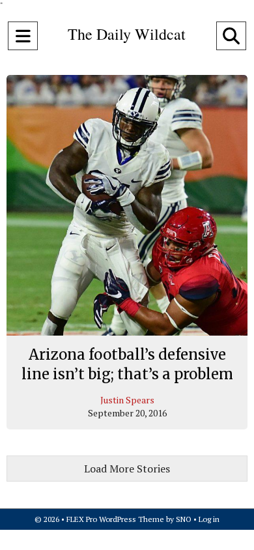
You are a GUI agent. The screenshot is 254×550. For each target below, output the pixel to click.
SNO (183, 519)
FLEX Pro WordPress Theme (115, 519)
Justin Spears (127, 400)
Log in (209, 519)
